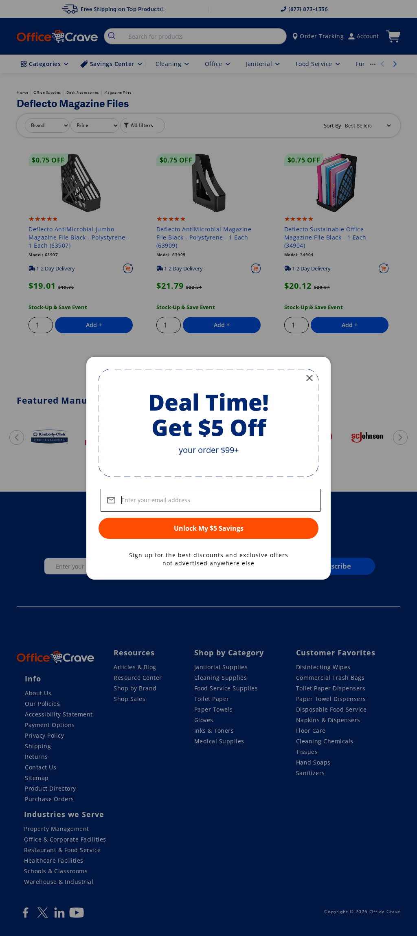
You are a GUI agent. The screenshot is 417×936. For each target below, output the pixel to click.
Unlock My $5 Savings (209, 528)
